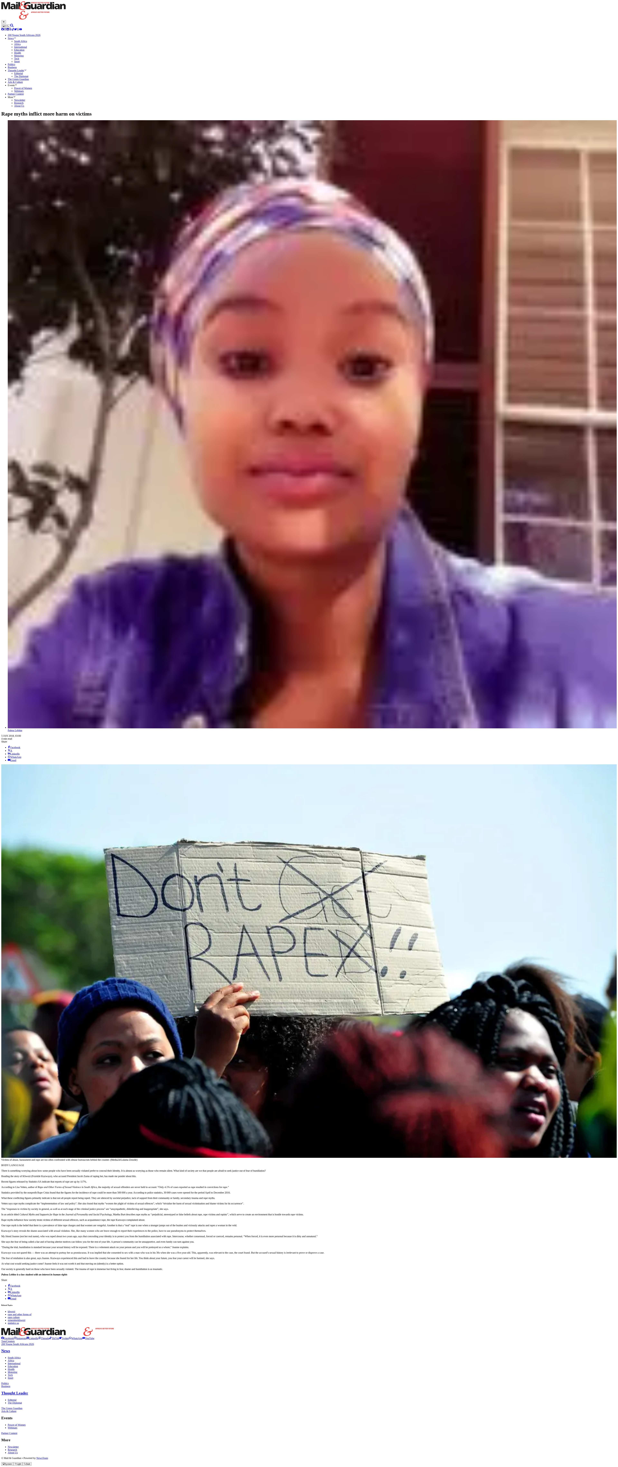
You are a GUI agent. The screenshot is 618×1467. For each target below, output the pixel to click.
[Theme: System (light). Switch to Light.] (5, 26)
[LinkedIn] (7, 29)
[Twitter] (15, 29)
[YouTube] (20, 29)
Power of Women (17, 1424)
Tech (10, 1375)
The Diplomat (15, 1402)
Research (12, 1449)
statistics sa (13, 1323)
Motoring (12, 1372)
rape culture (14, 1317)
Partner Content (9, 1433)
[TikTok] (13, 29)
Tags (3, 1341)
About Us (13, 1452)
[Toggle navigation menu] (3, 22)
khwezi (11, 1311)
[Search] (12, 26)
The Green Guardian (11, 1408)
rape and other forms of (19, 1314)
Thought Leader (14, 1393)
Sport (10, 1378)
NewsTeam (42, 1458)
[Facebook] (2, 29)
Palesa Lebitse (15, 730)
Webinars (12, 1427)
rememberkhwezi (16, 1320)
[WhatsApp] (18, 29)
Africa (11, 1360)
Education (13, 1366)
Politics (5, 1383)
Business (5, 1386)
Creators (10, 1341)
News (5, 1351)
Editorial (12, 1400)
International (14, 1363)
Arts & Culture (8, 1411)
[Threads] (10, 29)
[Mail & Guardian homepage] (309, 10)
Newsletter (13, 1446)
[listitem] (7, 1338)
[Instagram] (5, 29)
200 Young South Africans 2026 (17, 1344)
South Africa (14, 1357)
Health (11, 1369)
